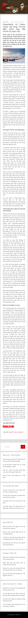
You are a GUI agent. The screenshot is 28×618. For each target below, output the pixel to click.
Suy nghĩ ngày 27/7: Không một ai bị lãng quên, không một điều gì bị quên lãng (14, 507)
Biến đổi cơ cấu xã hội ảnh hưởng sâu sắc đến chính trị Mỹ (14, 589)
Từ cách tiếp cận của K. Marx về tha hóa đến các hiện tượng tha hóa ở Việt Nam (14, 594)
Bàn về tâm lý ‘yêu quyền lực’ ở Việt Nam (14, 476)
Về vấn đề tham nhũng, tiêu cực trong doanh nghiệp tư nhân (14, 465)
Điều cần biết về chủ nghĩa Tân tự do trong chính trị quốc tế (14, 527)
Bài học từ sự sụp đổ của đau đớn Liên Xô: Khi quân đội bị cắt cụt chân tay (14, 569)
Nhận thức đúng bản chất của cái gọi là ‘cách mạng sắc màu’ (14, 558)
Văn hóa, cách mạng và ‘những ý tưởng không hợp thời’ (14, 600)
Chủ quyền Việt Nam (10, 486)
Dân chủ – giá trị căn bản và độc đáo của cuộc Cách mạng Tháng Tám (14, 471)
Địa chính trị (8, 522)
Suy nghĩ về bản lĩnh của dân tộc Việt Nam (14, 502)
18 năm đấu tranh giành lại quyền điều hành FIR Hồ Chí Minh (14, 496)
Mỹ (7, 432)
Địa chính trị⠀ (21, 22)
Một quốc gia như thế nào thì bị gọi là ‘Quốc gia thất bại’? (14, 544)
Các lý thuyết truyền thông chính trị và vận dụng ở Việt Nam (14, 605)
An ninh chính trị (9, 553)
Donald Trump (13, 432)
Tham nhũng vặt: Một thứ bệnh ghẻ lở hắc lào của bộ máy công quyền (14, 460)
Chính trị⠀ (14, 22)
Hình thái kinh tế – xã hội (12, 584)
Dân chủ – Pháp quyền (11, 455)
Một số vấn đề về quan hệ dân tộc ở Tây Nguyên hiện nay (14, 574)
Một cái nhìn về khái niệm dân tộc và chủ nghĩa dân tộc (14, 533)
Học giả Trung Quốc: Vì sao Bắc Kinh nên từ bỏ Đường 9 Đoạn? (14, 491)
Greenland (20, 432)
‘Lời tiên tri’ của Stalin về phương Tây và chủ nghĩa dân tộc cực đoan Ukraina (14, 538)
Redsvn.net (18, 614)
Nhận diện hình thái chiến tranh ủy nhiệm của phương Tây (14, 564)
